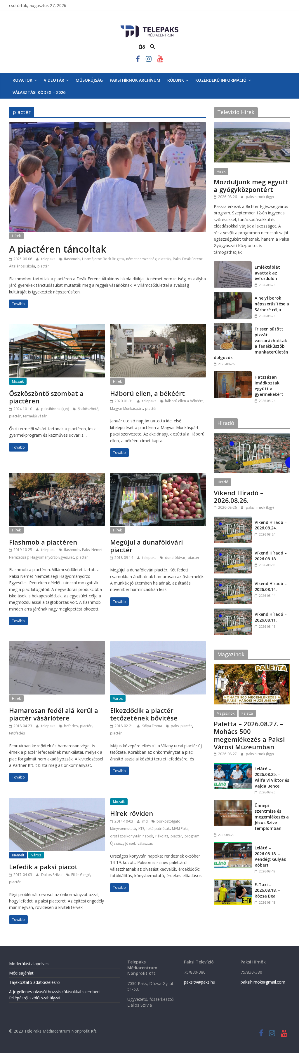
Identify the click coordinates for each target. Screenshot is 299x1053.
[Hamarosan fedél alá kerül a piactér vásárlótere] (57, 644)
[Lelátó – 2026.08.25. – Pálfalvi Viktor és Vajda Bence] (233, 766)
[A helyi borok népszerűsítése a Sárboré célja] (233, 295)
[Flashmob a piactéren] (57, 476)
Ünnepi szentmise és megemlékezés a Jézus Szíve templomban (272, 817)
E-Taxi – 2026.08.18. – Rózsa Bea (267, 890)
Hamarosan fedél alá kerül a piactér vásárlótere (53, 714)
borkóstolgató (168, 821)
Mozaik (18, 381)
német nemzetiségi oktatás (148, 258)
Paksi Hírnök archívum (135, 80)
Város (118, 698)
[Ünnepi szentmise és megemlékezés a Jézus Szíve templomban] (233, 803)
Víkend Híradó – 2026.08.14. (271, 586)
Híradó (222, 482)
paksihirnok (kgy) (55, 408)
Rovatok (22, 80)
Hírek (16, 235)
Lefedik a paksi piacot (43, 866)
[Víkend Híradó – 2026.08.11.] (233, 611)
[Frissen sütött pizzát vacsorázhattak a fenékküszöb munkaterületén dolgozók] (233, 326)
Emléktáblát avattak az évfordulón (267, 272)
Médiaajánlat (21, 973)
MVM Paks (180, 828)
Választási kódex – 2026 (39, 92)
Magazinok (225, 713)
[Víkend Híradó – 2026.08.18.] (233, 550)
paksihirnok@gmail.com (263, 982)
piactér (43, 266)
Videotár (54, 80)
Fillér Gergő (80, 874)
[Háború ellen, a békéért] (158, 327)
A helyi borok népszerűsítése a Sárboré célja (272, 303)
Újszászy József (122, 843)
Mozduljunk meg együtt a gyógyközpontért (251, 185)
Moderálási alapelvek (29, 963)
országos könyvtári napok (131, 836)
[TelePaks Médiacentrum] (149, 26)
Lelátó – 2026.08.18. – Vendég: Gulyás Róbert (270, 856)
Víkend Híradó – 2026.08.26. (238, 496)
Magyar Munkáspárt (126, 408)
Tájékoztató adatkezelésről (34, 982)
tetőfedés (17, 733)
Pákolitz (161, 836)
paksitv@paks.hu (199, 982)
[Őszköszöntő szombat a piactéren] (57, 327)
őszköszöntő (88, 408)
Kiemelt (18, 855)
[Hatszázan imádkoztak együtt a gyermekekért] (233, 374)
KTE (141, 828)
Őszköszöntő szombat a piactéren (46, 397)
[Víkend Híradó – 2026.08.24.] (233, 519)
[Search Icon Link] (153, 47)
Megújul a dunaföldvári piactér (146, 546)
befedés (71, 725)
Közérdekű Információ (220, 80)
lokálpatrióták (158, 828)
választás (145, 843)
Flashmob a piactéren (43, 542)
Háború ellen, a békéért (147, 393)
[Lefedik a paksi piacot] (57, 801)
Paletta (247, 713)
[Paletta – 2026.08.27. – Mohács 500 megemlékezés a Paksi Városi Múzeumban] (252, 667)
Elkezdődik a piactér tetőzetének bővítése (144, 714)
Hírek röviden (131, 813)
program (192, 836)
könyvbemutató (123, 828)
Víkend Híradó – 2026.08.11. (271, 617)
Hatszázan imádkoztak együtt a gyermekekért (269, 385)
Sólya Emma (152, 725)
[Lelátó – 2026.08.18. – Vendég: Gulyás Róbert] (233, 845)
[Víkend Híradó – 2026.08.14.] (233, 581)
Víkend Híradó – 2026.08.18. (271, 556)
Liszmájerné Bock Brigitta (103, 258)
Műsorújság (89, 80)
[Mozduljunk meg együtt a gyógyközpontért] (252, 125)
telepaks (48, 258)
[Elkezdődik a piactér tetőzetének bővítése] (158, 644)
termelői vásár (35, 416)
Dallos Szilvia (52, 874)
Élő (142, 47)
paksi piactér (181, 725)
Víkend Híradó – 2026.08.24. (271, 525)
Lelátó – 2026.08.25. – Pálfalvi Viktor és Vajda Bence (272, 777)
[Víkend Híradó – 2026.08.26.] (252, 436)
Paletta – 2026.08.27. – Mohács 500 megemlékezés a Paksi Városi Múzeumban (249, 735)
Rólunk (175, 80)
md (145, 821)
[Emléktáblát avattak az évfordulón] (233, 264)
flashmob (72, 258)
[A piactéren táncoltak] (107, 126)
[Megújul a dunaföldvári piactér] (158, 476)
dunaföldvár (175, 557)
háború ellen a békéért (184, 400)
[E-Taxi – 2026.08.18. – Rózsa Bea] (233, 882)
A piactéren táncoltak (57, 249)
